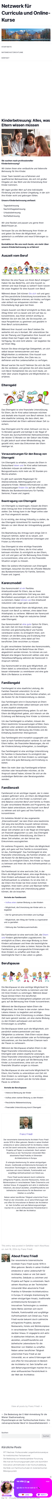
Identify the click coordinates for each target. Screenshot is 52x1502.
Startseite (7, 47)
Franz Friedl (26, 1249)
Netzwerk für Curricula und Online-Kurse (26, 13)
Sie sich (32, 293)
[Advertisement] (26, 88)
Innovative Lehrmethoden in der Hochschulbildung (24, 1465)
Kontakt (5, 58)
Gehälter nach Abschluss (37, 1245)
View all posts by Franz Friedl (26, 1406)
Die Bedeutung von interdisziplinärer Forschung (23, 1459)
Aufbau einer (10, 902)
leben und (18, 465)
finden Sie (23, 487)
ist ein (22, 588)
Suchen (5, 1432)
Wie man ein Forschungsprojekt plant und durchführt (25, 1462)
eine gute (26, 624)
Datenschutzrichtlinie (12, 52)
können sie (26, 600)
